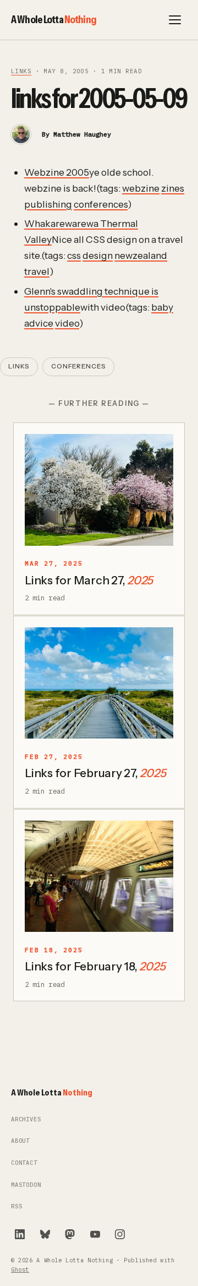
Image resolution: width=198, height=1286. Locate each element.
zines (172, 188)
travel (37, 271)
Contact (24, 1162)
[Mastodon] (70, 1234)
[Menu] (175, 20)
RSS (16, 1206)
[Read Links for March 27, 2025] (99, 490)
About (20, 1140)
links (21, 71)
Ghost (20, 1269)
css (74, 255)
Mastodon (26, 1185)
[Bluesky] (45, 1234)
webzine (141, 188)
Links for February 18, (95, 966)
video (67, 323)
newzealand (140, 255)
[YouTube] (95, 1234)
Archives (26, 1119)
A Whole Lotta (53, 19)
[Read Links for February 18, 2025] (99, 876)
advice (38, 323)
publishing (48, 204)
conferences (101, 204)
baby (162, 307)
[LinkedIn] (20, 1234)
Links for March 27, (89, 580)
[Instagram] (120, 1234)
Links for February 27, (95, 773)
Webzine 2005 (56, 172)
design (97, 255)
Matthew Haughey (82, 134)
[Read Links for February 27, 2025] (99, 683)
